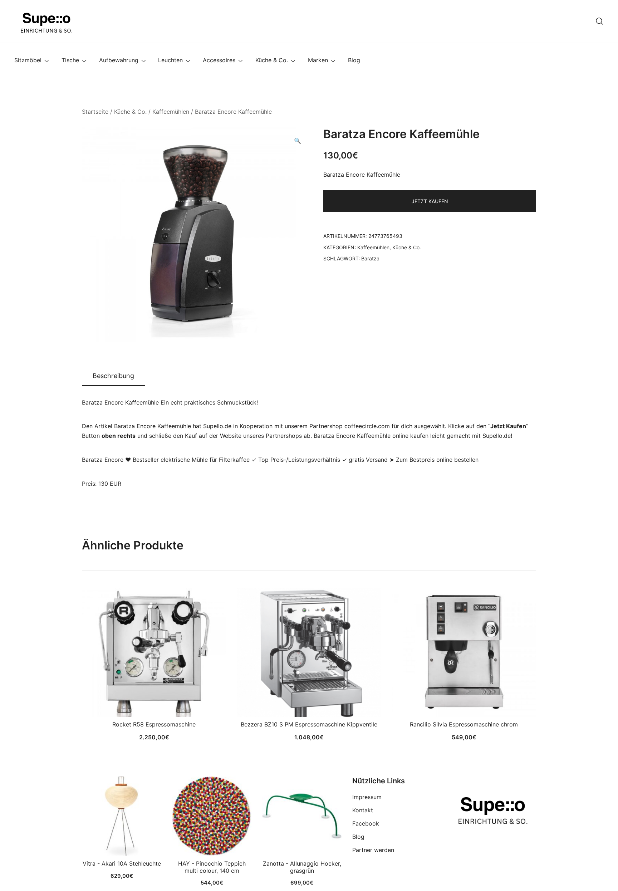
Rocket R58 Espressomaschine (154, 724)
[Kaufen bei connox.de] (302, 816)
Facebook (365, 823)
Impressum (367, 797)
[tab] (113, 376)
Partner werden (373, 849)
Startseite (95, 111)
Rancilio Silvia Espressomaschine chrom (464, 724)
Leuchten (170, 60)
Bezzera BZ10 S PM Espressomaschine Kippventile (309, 724)
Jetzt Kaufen (430, 201)
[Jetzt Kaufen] (121, 816)
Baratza (370, 258)
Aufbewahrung (118, 60)
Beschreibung (113, 376)
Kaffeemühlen (170, 111)
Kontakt (362, 810)
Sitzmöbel (27, 60)
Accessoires (219, 60)
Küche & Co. (271, 60)
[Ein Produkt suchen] (599, 21)
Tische (70, 60)
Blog (354, 60)
